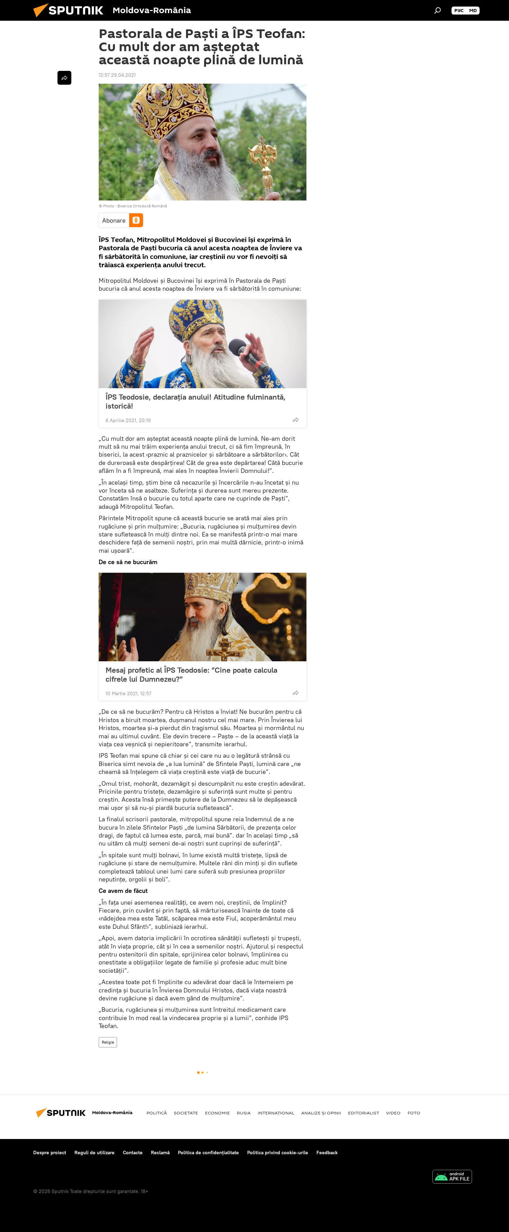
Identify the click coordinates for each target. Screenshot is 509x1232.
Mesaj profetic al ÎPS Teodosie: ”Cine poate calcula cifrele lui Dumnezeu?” (191, 674)
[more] (296, 420)
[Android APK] (452, 1177)
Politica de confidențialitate (208, 1152)
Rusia (244, 1113)
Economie (217, 1113)
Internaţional (276, 1113)
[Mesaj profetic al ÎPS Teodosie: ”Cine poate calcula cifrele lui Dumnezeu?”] (202, 617)
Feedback (327, 1152)
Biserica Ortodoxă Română (142, 205)
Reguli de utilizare (94, 1152)
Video (393, 1113)
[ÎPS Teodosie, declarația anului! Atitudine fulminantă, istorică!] (202, 344)
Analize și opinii (321, 1113)
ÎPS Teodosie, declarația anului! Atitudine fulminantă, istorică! (196, 401)
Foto (414, 1113)
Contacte (133, 1152)
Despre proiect (49, 1152)
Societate (186, 1113)
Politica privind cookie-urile (277, 1152)
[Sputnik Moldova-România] (71, 19)
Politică (156, 1113)
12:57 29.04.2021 (117, 75)
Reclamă (160, 1152)
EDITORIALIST (363, 1113)
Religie (108, 1042)
